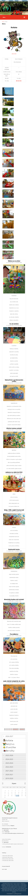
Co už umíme (14, 324)
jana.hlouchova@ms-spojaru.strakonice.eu (14, 844)
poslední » (22, 729)
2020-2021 (9, 775)
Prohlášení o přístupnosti (14, 893)
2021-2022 (9, 771)
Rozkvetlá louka (14, 549)
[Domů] (14, 4)
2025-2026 (9, 755)
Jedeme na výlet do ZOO (14, 472)
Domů (3, 21)
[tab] (14, 736)
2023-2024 (9, 763)
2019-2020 (9, 778)
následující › (15, 729)
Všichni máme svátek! (14, 428)
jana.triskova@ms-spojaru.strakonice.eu (14, 833)
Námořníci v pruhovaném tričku (14, 380)
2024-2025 (14, 53)
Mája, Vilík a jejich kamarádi (14, 510)
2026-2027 (9, 736)
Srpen (14, 783)
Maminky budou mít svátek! (14, 599)
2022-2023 (9, 767)
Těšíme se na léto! (14, 261)
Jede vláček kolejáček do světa (14, 681)
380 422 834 (18, 80)
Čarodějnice (14, 634)
